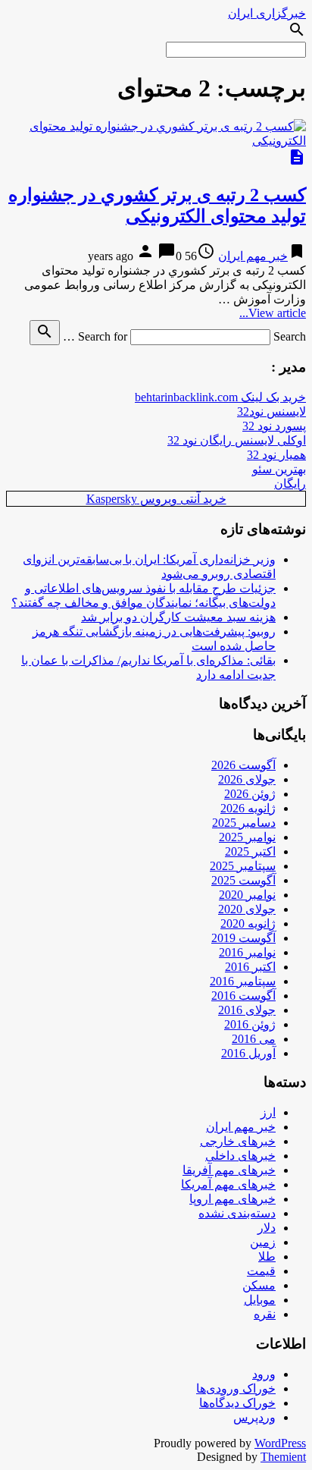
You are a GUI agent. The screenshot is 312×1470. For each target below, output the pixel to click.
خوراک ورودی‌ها (236, 1388)
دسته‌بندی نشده (237, 1213)
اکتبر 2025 (250, 851)
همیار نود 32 (276, 454)
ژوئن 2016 (250, 1024)
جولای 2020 (247, 909)
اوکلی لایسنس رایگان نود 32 (236, 440)
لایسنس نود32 (271, 411)
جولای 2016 (247, 1010)
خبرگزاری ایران (267, 13)
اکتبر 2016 (250, 966)
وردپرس (254, 1417)
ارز (268, 1112)
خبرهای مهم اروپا (232, 1198)
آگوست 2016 (243, 995)
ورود (264, 1374)
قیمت (261, 1270)
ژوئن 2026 (250, 793)
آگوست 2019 (243, 937)
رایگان (290, 483)
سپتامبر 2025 (243, 865)
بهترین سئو (279, 469)
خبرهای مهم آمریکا (228, 1184)
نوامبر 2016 (247, 952)
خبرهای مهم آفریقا (229, 1170)
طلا (267, 1256)
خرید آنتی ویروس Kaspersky (156, 498)
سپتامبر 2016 (243, 981)
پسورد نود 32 (274, 425)
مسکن (259, 1285)
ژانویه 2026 (248, 808)
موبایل (260, 1299)
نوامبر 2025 (247, 837)
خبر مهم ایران (253, 256)
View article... (272, 312)
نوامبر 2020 (247, 894)
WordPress (280, 1443)
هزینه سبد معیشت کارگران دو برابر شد (178, 617)
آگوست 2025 (243, 880)
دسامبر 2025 (244, 822)
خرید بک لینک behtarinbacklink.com (220, 397)
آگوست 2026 (243, 765)
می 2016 (254, 1038)
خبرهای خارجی (238, 1141)
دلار (266, 1227)
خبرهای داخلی (240, 1155)
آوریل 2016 (248, 1053)
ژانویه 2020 (248, 923)
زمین (263, 1242)
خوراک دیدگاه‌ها (237, 1402)
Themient (283, 1456)
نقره (265, 1314)
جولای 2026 (247, 779)
